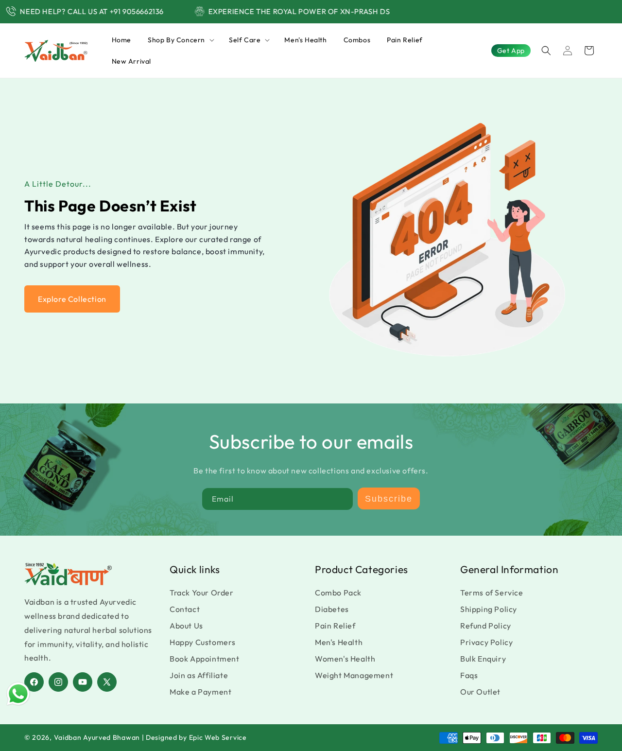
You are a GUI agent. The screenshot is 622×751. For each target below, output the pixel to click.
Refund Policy (485, 625)
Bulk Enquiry (483, 659)
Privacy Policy (486, 642)
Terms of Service (491, 592)
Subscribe (389, 499)
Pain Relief (335, 625)
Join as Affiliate (199, 675)
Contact (185, 609)
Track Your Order (202, 592)
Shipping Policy (488, 609)
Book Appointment (205, 659)
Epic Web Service (218, 737)
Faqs (469, 675)
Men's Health (339, 642)
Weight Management (354, 675)
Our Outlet (480, 692)
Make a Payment (200, 692)
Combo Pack (338, 592)
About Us (186, 625)
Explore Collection (72, 299)
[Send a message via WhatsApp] (18, 694)
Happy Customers (203, 642)
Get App (511, 50)
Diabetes (332, 609)
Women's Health (345, 659)
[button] (180, 40)
